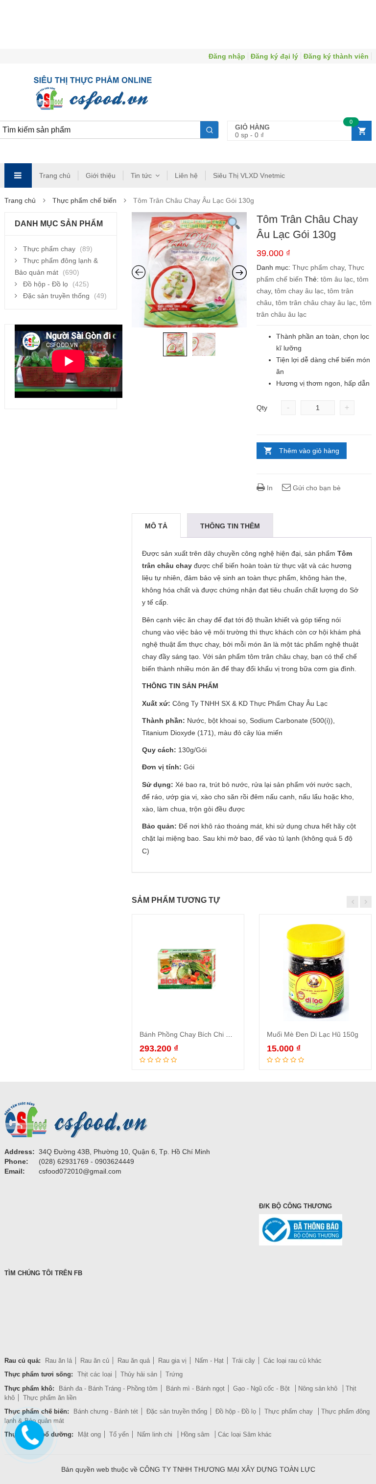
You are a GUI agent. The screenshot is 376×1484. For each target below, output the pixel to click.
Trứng (174, 1374)
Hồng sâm (196, 1434)
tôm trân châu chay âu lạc (316, 302)
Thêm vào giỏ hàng (309, 451)
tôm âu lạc (337, 279)
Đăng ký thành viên (336, 56)
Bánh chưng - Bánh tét (105, 1411)
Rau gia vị (172, 1360)
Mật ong (89, 1434)
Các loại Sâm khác (245, 1434)
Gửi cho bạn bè (316, 488)
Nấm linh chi (155, 1434)
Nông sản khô (318, 1388)
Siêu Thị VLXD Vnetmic (249, 175)
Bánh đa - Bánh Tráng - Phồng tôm (108, 1388)
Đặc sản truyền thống (56, 296)
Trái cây (243, 1360)
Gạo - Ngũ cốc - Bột (262, 1388)
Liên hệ (186, 175)
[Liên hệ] (29, 1432)
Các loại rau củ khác (292, 1360)
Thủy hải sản (138, 1374)
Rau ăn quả (134, 1360)
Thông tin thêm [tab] (230, 526)
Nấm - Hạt (209, 1360)
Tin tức (141, 175)
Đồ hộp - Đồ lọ (45, 284)
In (269, 488)
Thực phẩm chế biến (84, 200)
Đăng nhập (227, 56)
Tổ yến (119, 1434)
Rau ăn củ (94, 1360)
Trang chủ (54, 175)
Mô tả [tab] (156, 526)
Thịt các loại (94, 1374)
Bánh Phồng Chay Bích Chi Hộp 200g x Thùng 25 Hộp (224, 1034)
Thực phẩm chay (318, 267)
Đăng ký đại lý (274, 56)
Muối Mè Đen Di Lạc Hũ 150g (312, 1034)
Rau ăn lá (58, 1360)
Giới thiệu (101, 175)
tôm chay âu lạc (299, 291)
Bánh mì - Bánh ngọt (195, 1388)
